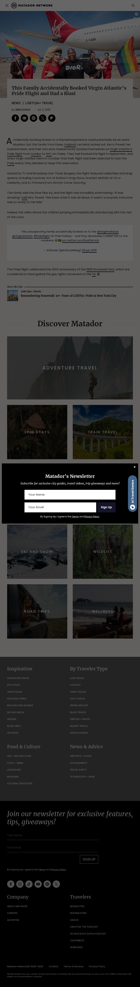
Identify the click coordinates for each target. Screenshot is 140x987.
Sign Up (106, 507)
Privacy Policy (91, 516)
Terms (75, 516)
